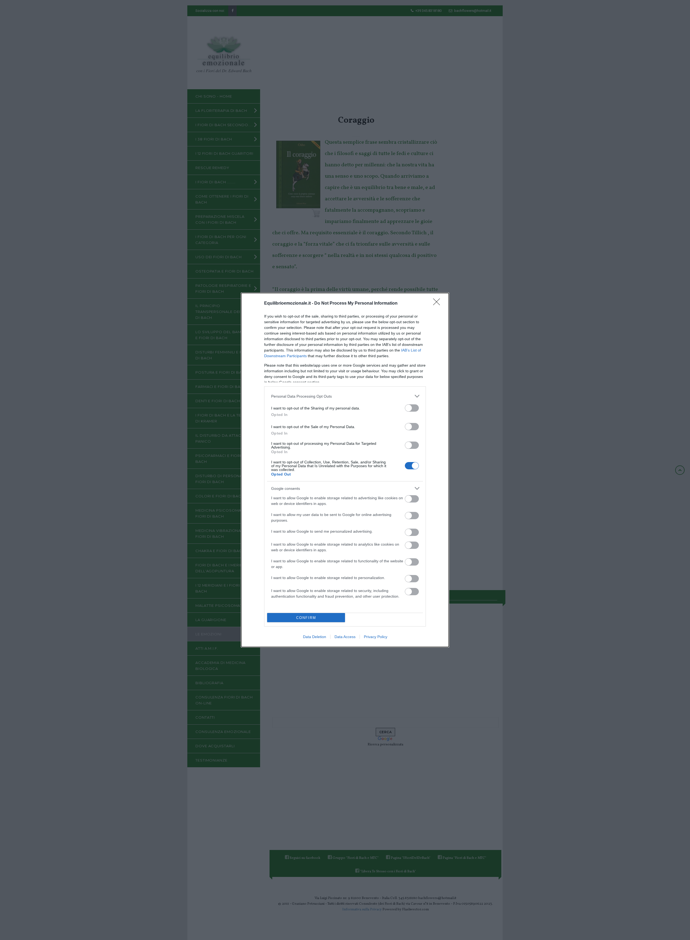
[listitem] (345, 396)
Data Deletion (314, 637)
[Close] (438, 303)
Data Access (345, 637)
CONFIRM (306, 618)
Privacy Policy (375, 637)
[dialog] (345, 470)
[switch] (412, 408)
